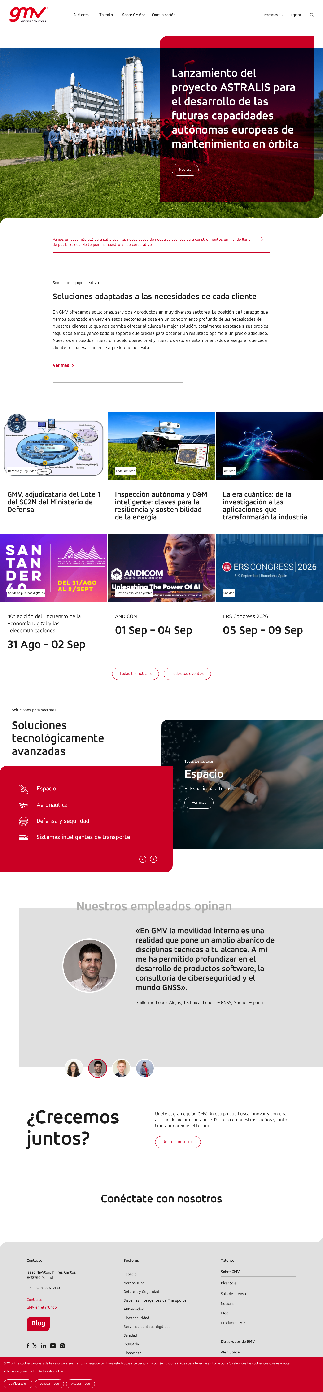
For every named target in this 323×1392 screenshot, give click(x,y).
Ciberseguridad (136, 1318)
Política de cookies (51, 1371)
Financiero (132, 1353)
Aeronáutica (134, 1283)
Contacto (34, 1300)
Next (153, 859)
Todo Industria (125, 471)
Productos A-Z (274, 15)
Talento (106, 15)
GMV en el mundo (42, 1307)
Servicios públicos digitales (26, 593)
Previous (142, 859)
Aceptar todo (80, 1384)
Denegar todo (49, 1384)
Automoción (134, 1309)
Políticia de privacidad (19, 1371)
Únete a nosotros (177, 1142)
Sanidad (228, 593)
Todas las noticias (135, 674)
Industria (229, 471)
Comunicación (163, 15)
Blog (38, 1323)
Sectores (81, 15)
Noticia (185, 170)
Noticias (228, 1304)
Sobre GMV (131, 15)
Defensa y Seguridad (22, 471)
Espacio (130, 1274)
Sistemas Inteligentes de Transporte (155, 1301)
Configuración (18, 1384)
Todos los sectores (199, 762)
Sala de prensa (233, 1294)
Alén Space (230, 1352)
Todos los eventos (187, 674)
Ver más (61, 365)
